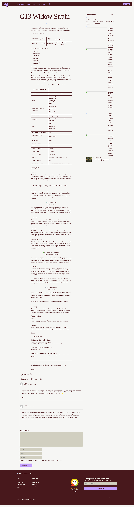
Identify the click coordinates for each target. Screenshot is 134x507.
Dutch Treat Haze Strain (26, 374)
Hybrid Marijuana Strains (39, 373)
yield (54, 320)
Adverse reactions (39, 57)
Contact (19, 481)
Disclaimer (84, 497)
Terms (78, 497)
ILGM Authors (21, 484)
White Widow (46, 68)
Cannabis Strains (25, 373)
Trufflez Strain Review (110, 72)
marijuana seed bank (50, 187)
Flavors (36, 55)
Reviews (19, 486)
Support (43, 4)
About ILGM (20, 482)
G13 (32, 68)
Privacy (90, 497)
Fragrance (37, 53)
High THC (31, 373)
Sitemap (19, 487)
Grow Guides (20, 4)
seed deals (46, 84)
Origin (36, 63)
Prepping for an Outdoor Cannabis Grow (110, 117)
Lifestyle (34, 484)
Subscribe (101, 488)
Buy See (125, 4)
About (38, 4)
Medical (36, 58)
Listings (34, 486)
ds (128, 4)
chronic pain (52, 271)
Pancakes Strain (97, 157)
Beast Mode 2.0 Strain (26, 375)
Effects (36, 52)
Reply (23, 397)
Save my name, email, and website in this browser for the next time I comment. (42, 460)
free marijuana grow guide (45, 301)
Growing (36, 60)
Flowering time (38, 62)
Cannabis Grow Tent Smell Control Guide (111, 53)
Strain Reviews (31, 4)
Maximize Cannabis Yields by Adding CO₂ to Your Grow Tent (111, 32)
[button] (49, 4)
